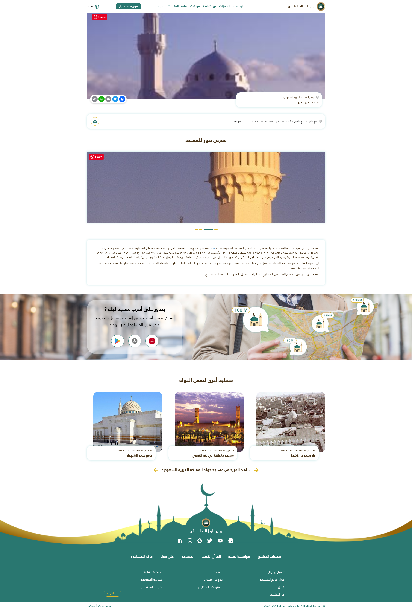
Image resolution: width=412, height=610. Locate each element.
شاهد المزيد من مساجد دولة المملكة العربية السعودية (206, 469)
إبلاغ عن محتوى (213, 579)
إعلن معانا (167, 556)
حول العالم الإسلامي (271, 579)
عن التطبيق (210, 6)
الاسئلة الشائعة (153, 572)
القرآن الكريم (211, 556)
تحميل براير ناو (276, 572)
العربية (91, 6)
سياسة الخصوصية (151, 579)
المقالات (173, 6)
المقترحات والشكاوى (210, 587)
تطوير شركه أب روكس (99, 606)
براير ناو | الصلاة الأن (302, 6)
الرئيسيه (238, 6)
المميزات (224, 6)
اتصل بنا (279, 587)
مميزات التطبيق (269, 556)
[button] (216, 229)
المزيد (161, 6)
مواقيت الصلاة (190, 6)
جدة (213, 248)
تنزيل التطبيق (130, 6)
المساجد (188, 556)
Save (102, 17)
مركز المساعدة (142, 556)
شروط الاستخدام (151, 587)
